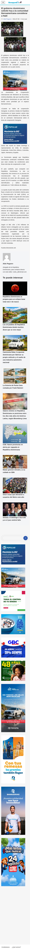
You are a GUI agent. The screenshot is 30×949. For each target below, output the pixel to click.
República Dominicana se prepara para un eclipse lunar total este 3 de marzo (14, 299)
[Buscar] (25, 538)
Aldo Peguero (7, 19)
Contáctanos (6, 947)
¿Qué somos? (16, 947)
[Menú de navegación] (3, 2)
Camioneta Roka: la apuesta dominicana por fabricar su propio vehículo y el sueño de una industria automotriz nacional (14, 357)
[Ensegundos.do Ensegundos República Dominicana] (15, 2)
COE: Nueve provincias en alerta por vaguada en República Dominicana (13, 447)
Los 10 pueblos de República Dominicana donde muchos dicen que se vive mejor (14, 327)
